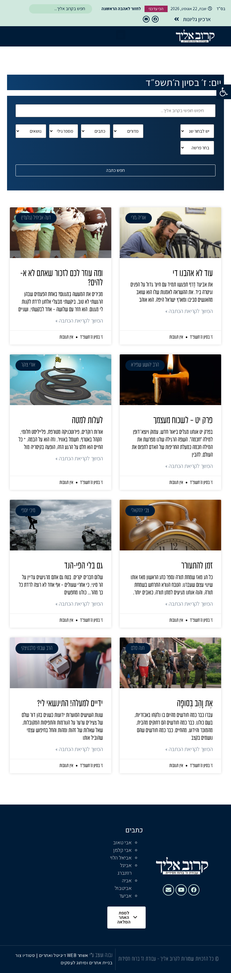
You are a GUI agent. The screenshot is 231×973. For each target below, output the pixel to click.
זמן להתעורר (197, 566)
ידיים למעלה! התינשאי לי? (70, 704)
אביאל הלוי (121, 858)
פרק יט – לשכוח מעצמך (183, 421)
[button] (223, 92)
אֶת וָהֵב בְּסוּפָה (195, 704)
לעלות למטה (87, 421)
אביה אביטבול (123, 884)
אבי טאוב (122, 843)
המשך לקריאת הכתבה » (189, 311)
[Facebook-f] (155, 19)
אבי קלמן (122, 850)
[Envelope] (146, 19)
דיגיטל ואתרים (53, 955)
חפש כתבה (115, 170)
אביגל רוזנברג (124, 869)
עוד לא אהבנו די (193, 274)
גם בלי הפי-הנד (83, 566)
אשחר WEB (77, 955)
